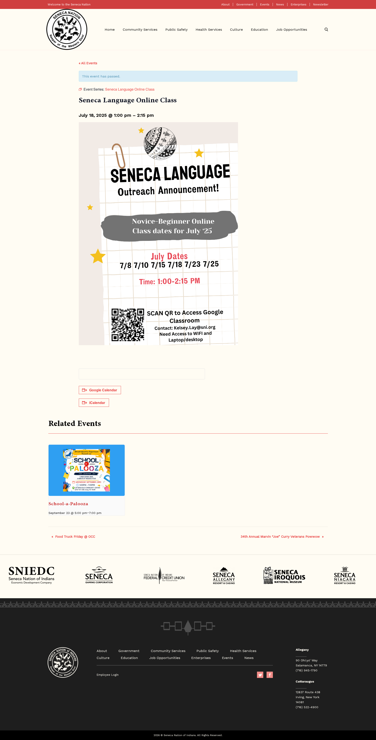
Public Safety (176, 29)
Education (259, 29)
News (280, 4)
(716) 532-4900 (307, 707)
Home (110, 29)
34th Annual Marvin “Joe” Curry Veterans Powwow (282, 536)
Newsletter (320, 4)
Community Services (140, 29)
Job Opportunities (291, 29)
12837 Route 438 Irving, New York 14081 (308, 697)
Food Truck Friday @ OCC (73, 536)
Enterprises (298, 4)
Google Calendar (103, 389)
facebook (270, 675)
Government (244, 4)
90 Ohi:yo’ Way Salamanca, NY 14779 (311, 662)
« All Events (88, 63)
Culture (236, 29)
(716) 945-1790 (306, 670)
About (225, 4)
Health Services (209, 29)
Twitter (260, 675)
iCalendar (97, 402)
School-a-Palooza (68, 503)
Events (264, 4)
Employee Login (108, 674)
